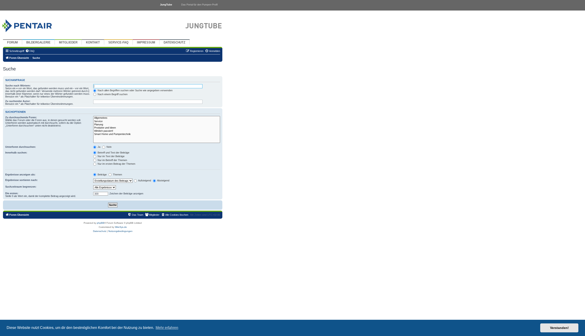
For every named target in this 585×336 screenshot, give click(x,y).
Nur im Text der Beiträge (111, 156)
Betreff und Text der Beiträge (113, 152)
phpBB (100, 223)
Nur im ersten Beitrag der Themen (116, 163)
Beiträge (102, 174)
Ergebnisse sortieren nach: (21, 180)
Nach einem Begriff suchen (112, 94)
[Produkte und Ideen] (157, 127)
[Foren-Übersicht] (33, 24)
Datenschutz (174, 42)
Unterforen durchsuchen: (20, 146)
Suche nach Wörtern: (18, 85)
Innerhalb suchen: (16, 152)
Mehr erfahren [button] (167, 328)
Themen (117, 174)
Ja (98, 146)
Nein (109, 146)
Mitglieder (68, 42)
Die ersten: (11, 193)
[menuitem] (30, 51)
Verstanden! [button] (559, 328)
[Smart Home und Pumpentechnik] (157, 134)
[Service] (157, 121)
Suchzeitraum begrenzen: (20, 186)
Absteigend (163, 180)
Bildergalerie (38, 42)
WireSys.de (121, 227)
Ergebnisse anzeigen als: (20, 174)
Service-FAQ (118, 42)
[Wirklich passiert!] (157, 131)
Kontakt (93, 42)
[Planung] (157, 124)
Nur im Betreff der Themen (112, 160)
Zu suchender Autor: (17, 101)
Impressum (146, 42)
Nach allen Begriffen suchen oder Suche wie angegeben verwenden (135, 90)
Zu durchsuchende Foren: (21, 117)
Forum (12, 42)
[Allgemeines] (157, 118)
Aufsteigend (144, 180)
